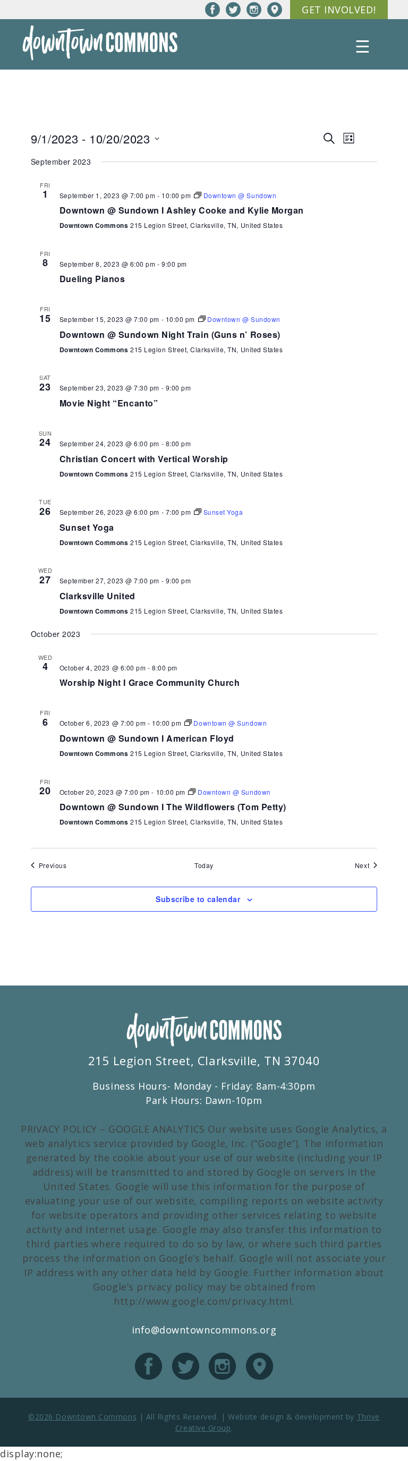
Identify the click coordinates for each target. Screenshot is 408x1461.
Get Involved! (339, 9)
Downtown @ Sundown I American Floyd (147, 738)
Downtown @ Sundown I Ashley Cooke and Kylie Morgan (182, 210)
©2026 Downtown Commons (82, 1417)
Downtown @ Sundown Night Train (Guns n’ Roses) (170, 334)
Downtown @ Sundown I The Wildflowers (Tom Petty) (173, 807)
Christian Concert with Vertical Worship (144, 459)
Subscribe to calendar (198, 899)
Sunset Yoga (87, 527)
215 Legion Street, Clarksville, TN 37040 (204, 1060)
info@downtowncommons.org (204, 1329)
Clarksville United (97, 596)
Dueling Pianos (92, 279)
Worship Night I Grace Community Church (150, 682)
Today (204, 865)
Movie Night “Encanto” (109, 403)
